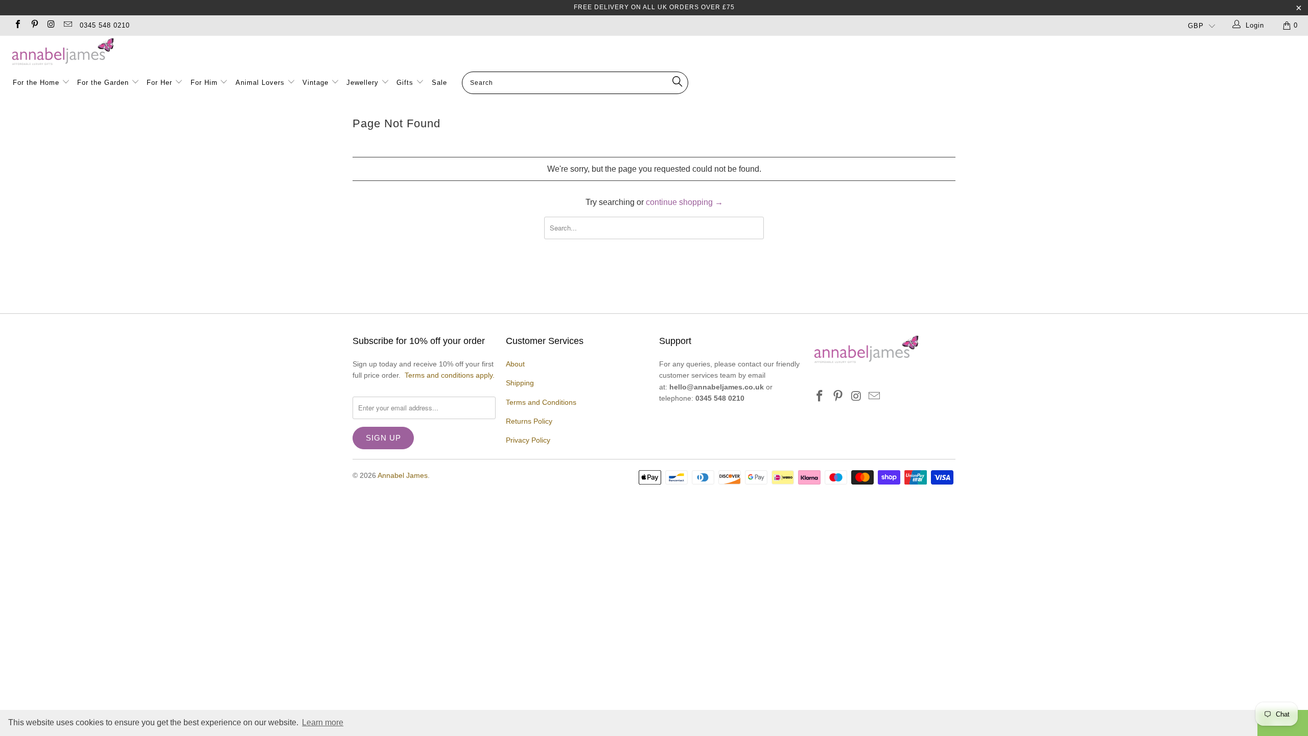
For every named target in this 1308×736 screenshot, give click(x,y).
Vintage (316, 82)
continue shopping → (684, 202)
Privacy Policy (528, 440)
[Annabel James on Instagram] (50, 25)
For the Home (36, 82)
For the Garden (104, 82)
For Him (204, 82)
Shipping (520, 383)
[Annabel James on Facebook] (17, 25)
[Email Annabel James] (67, 25)
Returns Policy (529, 421)
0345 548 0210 (105, 25)
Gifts (404, 82)
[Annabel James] (659, 52)
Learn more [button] (322, 722)
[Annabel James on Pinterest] (33, 25)
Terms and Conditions (541, 402)
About (515, 364)
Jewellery (363, 82)
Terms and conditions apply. (450, 375)
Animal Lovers (260, 82)
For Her (159, 82)
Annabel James (403, 475)
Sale (439, 82)
